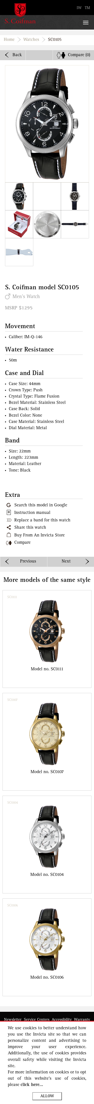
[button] (19, 196)
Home (9, 40)
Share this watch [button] (30, 528)
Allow (47, 1096)
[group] (47, 639)
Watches (31, 40)
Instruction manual (32, 513)
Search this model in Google (40, 505)
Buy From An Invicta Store (39, 535)
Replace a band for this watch (42, 520)
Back (17, 55)
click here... (32, 1085)
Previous (28, 562)
